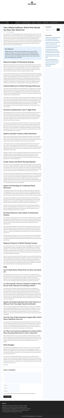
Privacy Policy (45, 22)
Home (7, 22)
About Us (33, 22)
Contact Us (39, 22)
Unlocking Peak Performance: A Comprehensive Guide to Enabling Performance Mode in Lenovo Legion (52, 51)
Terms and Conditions (54, 22)
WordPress (40, 416)
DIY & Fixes (18, 22)
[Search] (58, 29)
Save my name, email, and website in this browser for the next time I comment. (19, 393)
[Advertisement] (32, 14)
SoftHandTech (30, 416)
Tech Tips (12, 22)
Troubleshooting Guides (26, 22)
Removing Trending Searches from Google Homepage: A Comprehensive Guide (52, 56)
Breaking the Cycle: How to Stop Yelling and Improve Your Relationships (51, 64)
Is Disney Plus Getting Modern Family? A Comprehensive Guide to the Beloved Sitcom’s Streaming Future (52, 39)
